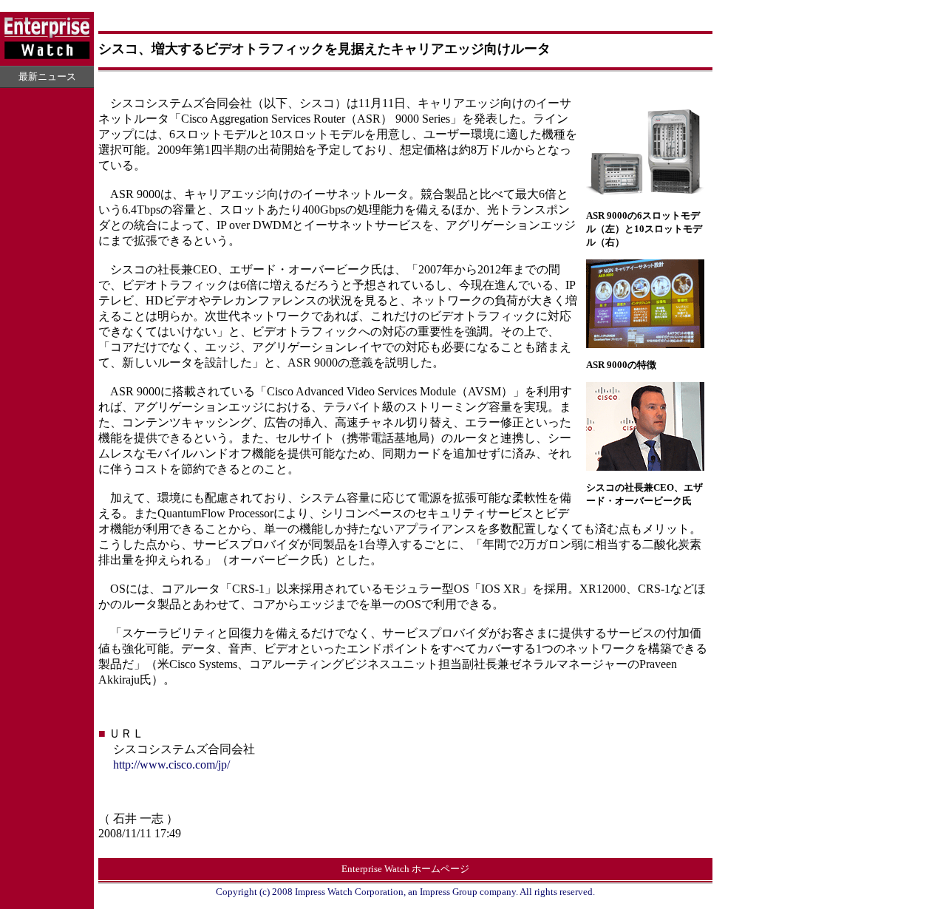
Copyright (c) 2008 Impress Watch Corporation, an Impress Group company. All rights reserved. (405, 891)
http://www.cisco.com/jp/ (171, 764)
